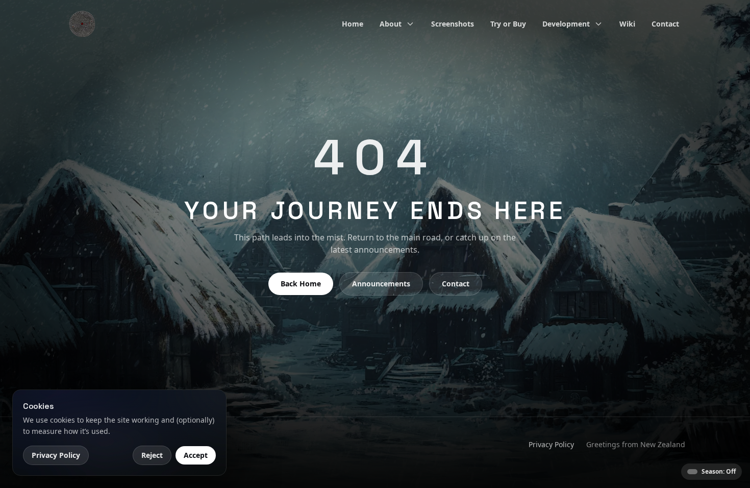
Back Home (301, 283)
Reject (152, 455)
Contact (665, 24)
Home (352, 24)
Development (566, 24)
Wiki (627, 24)
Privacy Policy (551, 444)
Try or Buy (508, 24)
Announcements (381, 283)
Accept (196, 455)
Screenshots (452, 24)
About (391, 24)
